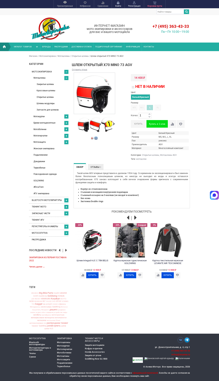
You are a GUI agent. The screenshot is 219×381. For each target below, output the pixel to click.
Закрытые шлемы (45, 84)
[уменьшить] (149, 117)
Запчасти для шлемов (48, 110)
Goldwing (52, 296)
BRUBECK (35, 293)
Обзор (79, 167)
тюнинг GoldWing (39, 326)
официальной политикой (145, 373)
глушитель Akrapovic (40, 310)
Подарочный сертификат (108, 47)
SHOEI (49, 301)
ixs (44, 304)
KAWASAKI (45, 299)
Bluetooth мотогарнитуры (47, 200)
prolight (49, 304)
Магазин (33, 56)
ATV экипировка (41, 193)
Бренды (46, 47)
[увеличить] (149, 114)
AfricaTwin (39, 187)
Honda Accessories (95, 352)
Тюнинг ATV (38, 220)
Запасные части (41, 213)
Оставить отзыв (79, 69)
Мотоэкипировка (47, 56)
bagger (38, 304)
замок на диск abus (38, 312)
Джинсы (62, 304)
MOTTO (63, 299)
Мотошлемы (64, 56)
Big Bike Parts (46, 293)
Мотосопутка (39, 233)
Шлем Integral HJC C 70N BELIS (92, 260)
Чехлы (32, 353)
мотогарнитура (58, 315)
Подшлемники (41, 155)
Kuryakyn (55, 298)
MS (134, 107)
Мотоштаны (63, 356)
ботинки (64, 307)
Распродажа (61, 47)
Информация (133, 47)
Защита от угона (93, 355)
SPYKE (58, 301)
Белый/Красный (140, 97)
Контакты (149, 47)
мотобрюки (46, 315)
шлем (63, 326)
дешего (53, 309)
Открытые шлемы (80, 56)
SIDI (54, 301)
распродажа (53, 323)
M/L (142, 107)
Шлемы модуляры (46, 103)
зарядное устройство (54, 312)
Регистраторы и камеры (45, 226)
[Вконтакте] (180, 340)
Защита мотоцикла (94, 345)
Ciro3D (56, 293)
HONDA (61, 296)
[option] (48, 262)
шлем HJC (48, 329)
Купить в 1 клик (157, 124)
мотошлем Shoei (53, 320)
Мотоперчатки (40, 135)
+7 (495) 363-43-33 (170, 26)
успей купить (54, 326)
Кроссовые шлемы (46, 90)
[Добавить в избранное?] (181, 124)
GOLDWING (39, 180)
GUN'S (35, 296)
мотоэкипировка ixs (37, 323)
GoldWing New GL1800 (96, 359)
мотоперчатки (61, 318)
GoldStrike (43, 296)
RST (44, 301)
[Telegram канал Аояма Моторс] (187, 340)
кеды (65, 312)
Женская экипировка (44, 148)
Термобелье (39, 168)
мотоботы (37, 315)
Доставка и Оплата (81, 47)
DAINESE (63, 293)
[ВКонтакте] (96, 138)
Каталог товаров (23, 47)
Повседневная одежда (45, 174)
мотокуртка (49, 318)
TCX (33, 304)
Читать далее (37, 267)
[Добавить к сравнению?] (172, 124)
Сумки (32, 357)
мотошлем (41, 320)
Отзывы (96, 167)
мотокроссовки (37, 318)
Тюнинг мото (39, 207)
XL (158, 107)
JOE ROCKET (36, 299)
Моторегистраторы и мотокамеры (40, 349)
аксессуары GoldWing (50, 307)
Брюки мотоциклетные (44, 123)
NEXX (31, 301)
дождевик (62, 310)
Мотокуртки (39, 116)
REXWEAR (38, 301)
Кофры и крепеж (93, 348)
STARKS (65, 301)
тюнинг (64, 323)
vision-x (56, 304)
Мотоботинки (40, 129)
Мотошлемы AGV (168, 155)
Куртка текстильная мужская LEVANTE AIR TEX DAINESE (167, 262)
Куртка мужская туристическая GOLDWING (130, 262)
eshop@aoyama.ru (180, 354)
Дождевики (39, 161)
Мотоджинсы (35, 307)
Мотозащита (40, 142)
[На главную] (4, 47)
